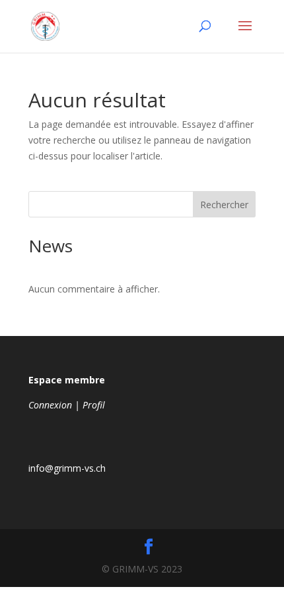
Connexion (50, 405)
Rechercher (224, 204)
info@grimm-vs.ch (67, 468)
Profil (94, 405)
